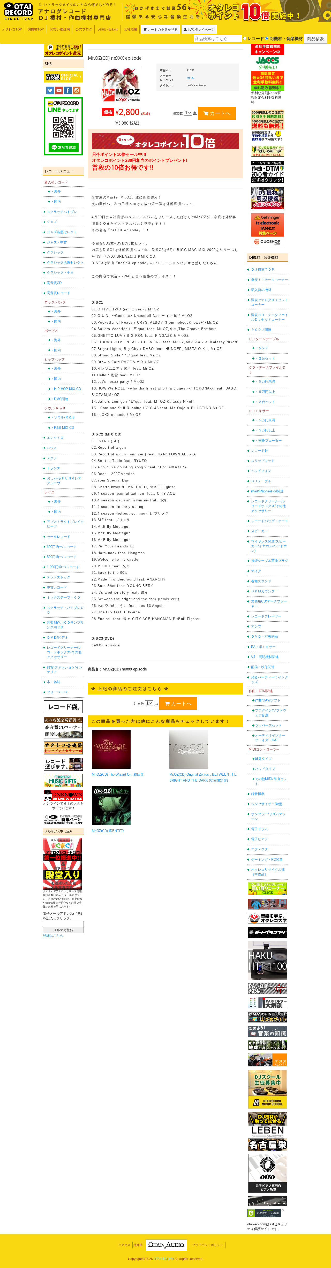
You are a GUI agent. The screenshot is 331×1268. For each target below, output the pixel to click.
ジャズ (52, 222)
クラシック (55, 252)
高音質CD (54, 283)
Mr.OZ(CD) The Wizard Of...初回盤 (118, 774)
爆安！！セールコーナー (269, 280)
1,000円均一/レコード (63, 567)
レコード (255, 38)
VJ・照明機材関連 (265, 657)
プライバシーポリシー (207, 1245)
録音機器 (258, 794)
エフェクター (261, 849)
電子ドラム (259, 829)
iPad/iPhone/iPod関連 (267, 491)
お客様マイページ (201, 29)
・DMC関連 (59, 399)
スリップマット (263, 461)
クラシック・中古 (60, 272)
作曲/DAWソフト (268, 700)
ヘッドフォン (261, 471)
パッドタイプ (265, 769)
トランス (53, 468)
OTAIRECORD (164, 1259)
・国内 (56, 201)
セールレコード (58, 537)
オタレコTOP (12, 29)
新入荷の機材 (261, 290)
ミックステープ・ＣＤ (63, 597)
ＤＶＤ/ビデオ (57, 637)
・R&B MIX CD (62, 428)
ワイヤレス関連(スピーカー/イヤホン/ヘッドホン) (269, 546)
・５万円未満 (265, 381)
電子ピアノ (259, 839)
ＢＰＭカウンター (264, 591)
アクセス (124, 1245)
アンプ (256, 626)
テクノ (52, 458)
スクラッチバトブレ (62, 212)
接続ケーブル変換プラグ (269, 561)
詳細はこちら (53, 935)
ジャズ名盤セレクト (62, 232)
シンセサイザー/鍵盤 (266, 804)
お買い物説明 (60, 29)
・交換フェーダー (268, 440)
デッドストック (58, 577)
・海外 (56, 191)
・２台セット (265, 358)
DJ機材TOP (36, 29)
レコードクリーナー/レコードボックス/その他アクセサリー (64, 652)
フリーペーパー (58, 692)
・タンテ (261, 348)
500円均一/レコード (62, 557)
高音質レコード (58, 293)
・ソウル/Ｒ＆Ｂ (63, 417)
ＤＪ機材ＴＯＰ (263, 269)
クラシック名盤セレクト (65, 262)
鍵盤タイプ (263, 759)
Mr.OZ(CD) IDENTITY (108, 831)
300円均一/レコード (62, 547)
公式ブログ (84, 29)
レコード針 (259, 451)
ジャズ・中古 (57, 242)
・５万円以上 (265, 392)
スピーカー (259, 531)
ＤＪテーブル (261, 481)
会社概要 (130, 29)
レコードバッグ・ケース (269, 521)
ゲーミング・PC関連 (267, 859)
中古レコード (57, 587)
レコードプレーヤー (266, 616)
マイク (256, 571)
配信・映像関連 (263, 667)
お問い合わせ (108, 29)
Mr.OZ (191, 77)
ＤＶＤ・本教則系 (264, 636)
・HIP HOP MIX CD (66, 389)
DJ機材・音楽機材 (285, 38)
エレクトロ (55, 438)
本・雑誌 (53, 682)
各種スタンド (261, 581)
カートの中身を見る (162, 29)
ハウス (52, 448)
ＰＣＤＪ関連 (261, 330)
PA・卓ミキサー (263, 647)
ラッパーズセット (268, 725)
